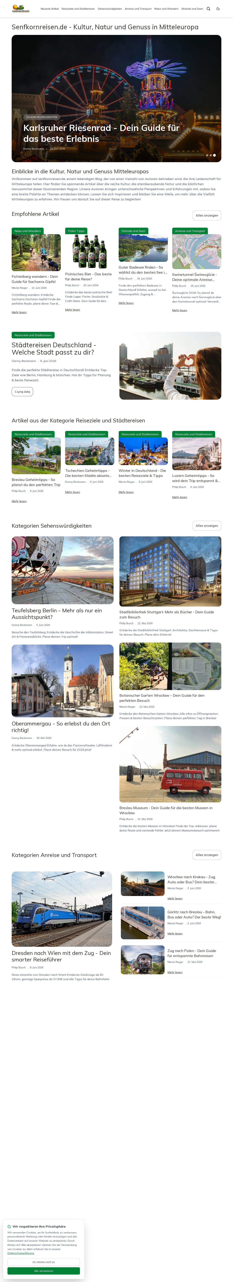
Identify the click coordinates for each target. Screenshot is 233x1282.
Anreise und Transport (138, 8)
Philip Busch (72, 285)
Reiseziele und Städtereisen (78, 8)
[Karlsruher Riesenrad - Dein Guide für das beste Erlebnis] (116, 98)
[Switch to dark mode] (218, 8)
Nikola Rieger (19, 287)
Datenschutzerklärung (20, 1253)
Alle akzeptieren (43, 1271)
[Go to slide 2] (211, 155)
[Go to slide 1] (207, 155)
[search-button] (208, 9)
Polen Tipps (76, 231)
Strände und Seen (192, 8)
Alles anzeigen (207, 215)
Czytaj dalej (22, 391)
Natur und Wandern (166, 8)
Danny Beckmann (33, 148)
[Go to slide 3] (214, 155)
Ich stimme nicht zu (44, 1262)
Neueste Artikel (50, 8)
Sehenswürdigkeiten (110, 8)
